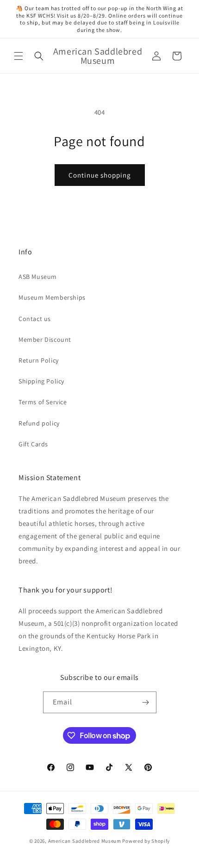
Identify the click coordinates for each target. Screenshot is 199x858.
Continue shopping (99, 175)
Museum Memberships (52, 297)
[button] (18, 56)
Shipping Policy (41, 381)
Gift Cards (33, 444)
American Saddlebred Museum (84, 841)
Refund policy (39, 423)
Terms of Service (43, 402)
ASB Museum (38, 276)
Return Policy (39, 360)
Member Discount (45, 339)
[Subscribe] (146, 702)
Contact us (35, 319)
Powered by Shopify (146, 841)
